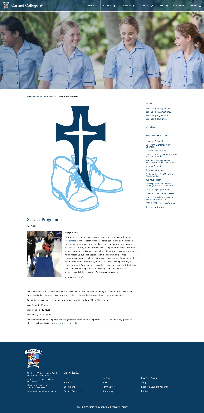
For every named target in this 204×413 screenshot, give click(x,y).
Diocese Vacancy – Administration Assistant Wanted (161, 155)
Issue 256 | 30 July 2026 (157, 115)
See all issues (152, 127)
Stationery (107, 391)
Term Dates (108, 386)
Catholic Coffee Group (156, 150)
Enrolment (69, 386)
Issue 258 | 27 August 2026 (158, 108)
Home (30, 96)
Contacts (145, 391)
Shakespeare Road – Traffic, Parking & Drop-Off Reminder (159, 184)
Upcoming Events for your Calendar (158, 145)
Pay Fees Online (149, 378)
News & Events (48, 96)
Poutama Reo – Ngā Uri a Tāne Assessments (160, 175)
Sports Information (154, 166)
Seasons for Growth (155, 207)
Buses (105, 382)
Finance (68, 382)
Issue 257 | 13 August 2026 (158, 111)
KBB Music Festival (154, 179)
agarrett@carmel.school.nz (66, 323)
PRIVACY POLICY (120, 407)
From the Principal (154, 141)
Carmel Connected (73, 391)
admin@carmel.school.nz (45, 391)
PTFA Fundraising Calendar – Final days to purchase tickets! (160, 161)
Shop (144, 382)
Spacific (105, 407)
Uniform (106, 378)
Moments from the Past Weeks (160, 193)
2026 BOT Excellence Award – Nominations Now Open (159, 198)
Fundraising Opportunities (158, 189)
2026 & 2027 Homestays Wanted (161, 203)
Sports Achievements (155, 170)
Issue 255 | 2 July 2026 (156, 119)
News (37, 96)
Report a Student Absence (154, 386)
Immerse (72, 240)
